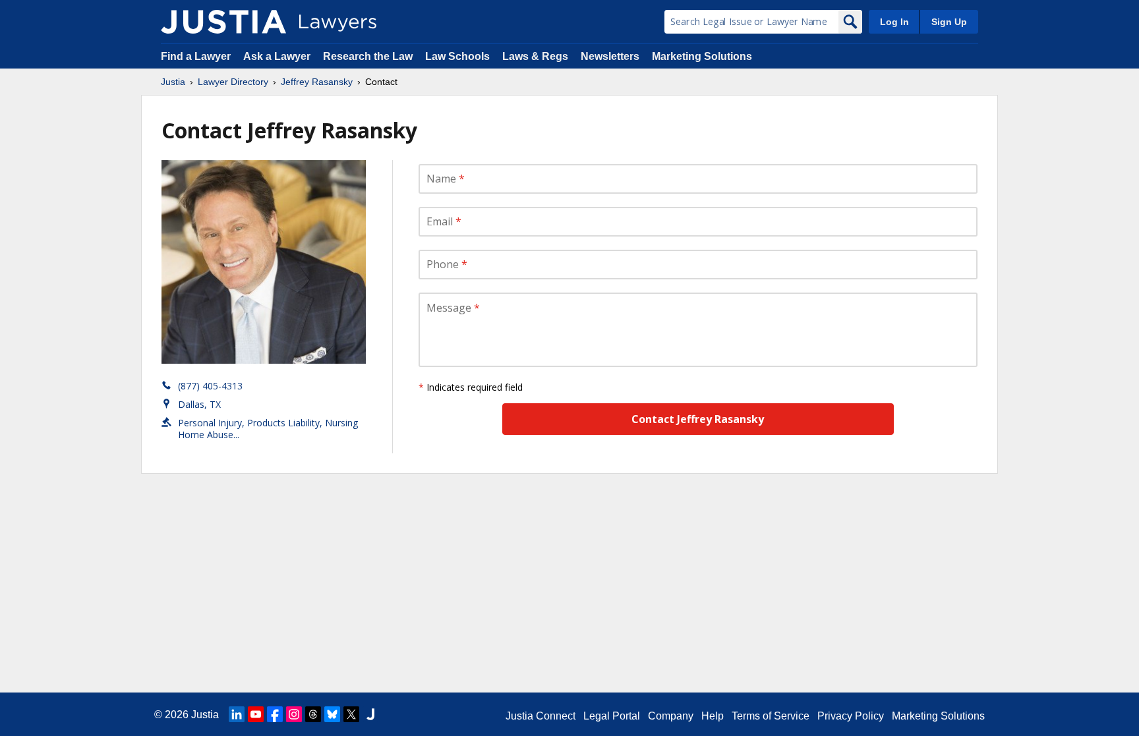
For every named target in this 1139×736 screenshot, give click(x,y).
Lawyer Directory (233, 81)
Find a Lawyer (196, 56)
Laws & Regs (535, 56)
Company (670, 716)
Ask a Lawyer (278, 56)
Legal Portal (611, 716)
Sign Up (949, 21)
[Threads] (313, 714)
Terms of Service (770, 716)
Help (712, 716)
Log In (894, 21)
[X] (351, 714)
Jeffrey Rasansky (317, 81)
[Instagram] (294, 714)
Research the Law (368, 56)
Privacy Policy (850, 716)
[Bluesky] (332, 714)
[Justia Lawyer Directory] (223, 22)
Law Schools (457, 56)
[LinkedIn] (237, 714)
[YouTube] (256, 714)
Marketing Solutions (702, 56)
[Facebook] (275, 714)
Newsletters (610, 56)
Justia (173, 81)
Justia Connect (540, 716)
